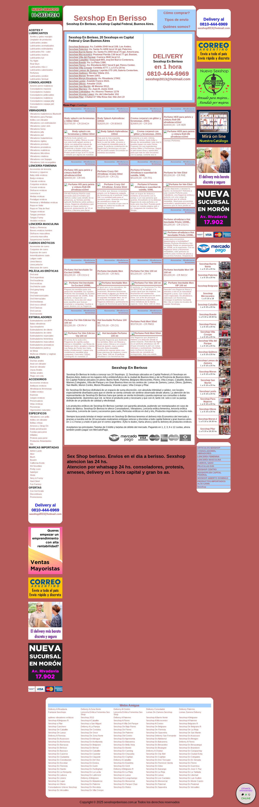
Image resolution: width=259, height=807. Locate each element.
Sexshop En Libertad (188, 775)
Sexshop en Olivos (57, 784)
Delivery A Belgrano (90, 778)
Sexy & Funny (36, 478)
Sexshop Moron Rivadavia (83, 78)
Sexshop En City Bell (155, 754)
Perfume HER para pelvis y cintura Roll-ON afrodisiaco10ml (178, 120)
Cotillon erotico (36, 392)
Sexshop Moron (77, 75)
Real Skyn (34, 64)
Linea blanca (36, 261)
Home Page (69, 105)
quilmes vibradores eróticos (61, 717)
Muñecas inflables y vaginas (43, 354)
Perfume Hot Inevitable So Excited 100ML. (78, 271)
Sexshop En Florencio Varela (159, 763)
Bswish (33, 460)
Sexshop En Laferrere (91, 775)
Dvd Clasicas (36, 308)
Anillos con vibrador (39, 120)
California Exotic (37, 463)
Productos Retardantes (40, 441)
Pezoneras (35, 407)
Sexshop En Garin (89, 766)
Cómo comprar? (176, 13)
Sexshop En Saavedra (156, 787)
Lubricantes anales (38, 42)
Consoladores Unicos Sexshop (62, 787)
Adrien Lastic (36, 451)
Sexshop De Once (89, 732)
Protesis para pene (38, 438)
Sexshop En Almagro (188, 739)
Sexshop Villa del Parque (82, 57)
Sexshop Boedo (77, 62)
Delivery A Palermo (122, 717)
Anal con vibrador (38, 364)
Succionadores (37, 326)
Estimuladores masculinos (42, 342)
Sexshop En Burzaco (58, 751)
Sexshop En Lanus (155, 775)
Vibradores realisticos (40, 150)
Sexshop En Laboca (57, 775)
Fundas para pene (38, 432)
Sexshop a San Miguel (91, 723)
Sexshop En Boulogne (156, 748)
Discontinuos (36, 494)
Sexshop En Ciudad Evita (190, 754)
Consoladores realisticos (41, 98)
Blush (32, 457)
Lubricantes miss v (38, 67)
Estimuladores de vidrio (40, 333)
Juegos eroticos (37, 398)
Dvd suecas (35, 311)
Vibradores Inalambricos (41, 138)
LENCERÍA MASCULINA (209, 460)
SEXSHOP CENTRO (207, 469)
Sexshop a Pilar (55, 723)
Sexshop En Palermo (90, 784)
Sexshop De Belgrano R (190, 726)
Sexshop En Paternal (156, 784)
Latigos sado (36, 258)
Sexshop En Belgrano (91, 745)
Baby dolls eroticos (38, 175)
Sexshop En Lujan (56, 781)
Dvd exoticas (36, 283)
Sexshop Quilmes (78, 73)
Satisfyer (34, 472)
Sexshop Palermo (78, 49)
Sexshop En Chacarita (124, 754)
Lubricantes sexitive (39, 76)
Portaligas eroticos (38, 199)
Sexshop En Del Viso (90, 760)
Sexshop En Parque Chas (125, 784)
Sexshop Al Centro (154, 723)
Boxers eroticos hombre (41, 230)
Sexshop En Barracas (58, 745)
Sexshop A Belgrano (188, 717)
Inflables (34, 435)
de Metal (34, 351)
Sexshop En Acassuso (189, 735)
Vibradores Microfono (40, 153)
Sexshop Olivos (77, 83)
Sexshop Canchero (57, 726)
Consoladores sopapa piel (42, 104)
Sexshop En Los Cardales (158, 778)
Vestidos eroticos (38, 220)
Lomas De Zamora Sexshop (159, 712)
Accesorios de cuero (39, 246)
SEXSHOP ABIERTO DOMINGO (212, 478)
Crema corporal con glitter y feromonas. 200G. (146, 119)
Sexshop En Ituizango (156, 769)
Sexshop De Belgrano (156, 726)
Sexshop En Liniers (57, 778)
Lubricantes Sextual (39, 79)
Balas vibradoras (38, 323)
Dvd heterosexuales (39, 295)
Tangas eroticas (37, 211)
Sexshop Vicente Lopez (81, 94)
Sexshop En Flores (188, 763)
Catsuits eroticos (38, 181)
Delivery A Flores (187, 742)
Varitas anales (36, 373)
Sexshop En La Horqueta (59, 772)
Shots (32, 475)
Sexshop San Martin (79, 86)
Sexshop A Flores (122, 720)
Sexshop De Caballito (58, 729)
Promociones (36, 497)
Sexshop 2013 (87, 717)
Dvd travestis (36, 314)
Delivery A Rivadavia (57, 709)
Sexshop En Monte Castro (191, 781)
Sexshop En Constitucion (59, 760)
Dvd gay (34, 292)
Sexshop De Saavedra (156, 732)
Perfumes (34, 73)
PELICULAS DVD (205, 466)
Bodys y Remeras (38, 227)
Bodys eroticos (37, 178)
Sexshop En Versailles (189, 787)
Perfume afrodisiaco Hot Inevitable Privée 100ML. (177, 220)
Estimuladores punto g (40, 348)
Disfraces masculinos (40, 233)
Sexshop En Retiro (122, 787)
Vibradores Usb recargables (43, 162)
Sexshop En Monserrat (124, 781)
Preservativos (36, 401)
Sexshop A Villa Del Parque (126, 723)
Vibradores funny (38, 129)
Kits (31, 444)
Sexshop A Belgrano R (58, 720)
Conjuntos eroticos (38, 184)
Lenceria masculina (39, 236)
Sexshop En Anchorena (59, 742)
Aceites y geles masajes (41, 36)
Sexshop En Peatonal (189, 784)
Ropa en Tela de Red (39, 208)
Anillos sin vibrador (38, 420)
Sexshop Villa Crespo (80, 67)
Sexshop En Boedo (122, 748)
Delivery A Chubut (154, 751)
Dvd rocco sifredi (38, 305)
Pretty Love (35, 469)
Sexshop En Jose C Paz (190, 769)
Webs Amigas (129, 705)
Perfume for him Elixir (175, 172)
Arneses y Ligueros (39, 172)
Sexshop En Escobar (58, 763)
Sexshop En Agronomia (124, 739)
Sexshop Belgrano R (188, 723)
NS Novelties (36, 466)
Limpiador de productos (41, 39)
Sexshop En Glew (154, 766)
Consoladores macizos (40, 89)
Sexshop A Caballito (90, 720)
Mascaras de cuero (39, 267)
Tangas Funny (36, 217)
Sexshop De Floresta (156, 729)
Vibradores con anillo (39, 417)
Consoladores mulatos (40, 92)
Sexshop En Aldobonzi (156, 739)
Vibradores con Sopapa (41, 159)
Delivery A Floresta (56, 735)
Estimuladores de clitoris (41, 330)
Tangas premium (37, 214)
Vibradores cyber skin (40, 126)
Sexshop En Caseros (58, 754)
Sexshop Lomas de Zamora (83, 70)
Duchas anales (37, 361)
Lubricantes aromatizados (42, 45)
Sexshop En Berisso (110, 18)
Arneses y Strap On (39, 426)
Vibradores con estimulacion (43, 123)
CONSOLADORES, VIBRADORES (206, 452)
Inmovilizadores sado (39, 255)
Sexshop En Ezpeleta (123, 763)
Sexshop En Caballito (90, 751)
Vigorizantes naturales (40, 410)
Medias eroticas (37, 196)
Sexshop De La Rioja (188, 729)
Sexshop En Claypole (90, 757)
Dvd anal (34, 274)
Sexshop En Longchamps (125, 778)
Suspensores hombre (40, 239)
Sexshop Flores (77, 65)
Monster (34, 107)
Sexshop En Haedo (57, 769)
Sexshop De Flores (122, 729)
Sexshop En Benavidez (157, 745)
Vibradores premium (39, 144)
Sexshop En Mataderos (91, 781)
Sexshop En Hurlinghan (91, 769)
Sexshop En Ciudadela (58, 757)
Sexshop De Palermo (123, 732)
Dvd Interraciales (38, 298)
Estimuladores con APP (40, 320)
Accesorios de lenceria (40, 169)
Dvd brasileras (36, 280)
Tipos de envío (176, 20)
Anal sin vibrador (37, 367)
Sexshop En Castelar (90, 754)
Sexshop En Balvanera (124, 742)
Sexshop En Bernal (89, 748)
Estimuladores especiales (41, 336)
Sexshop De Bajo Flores (125, 726)
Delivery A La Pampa (90, 726)
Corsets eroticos (37, 187)
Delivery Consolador (155, 709)
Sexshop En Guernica (189, 766)
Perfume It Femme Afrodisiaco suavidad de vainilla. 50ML (144, 173)
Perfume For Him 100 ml (144, 271)
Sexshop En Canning (123, 751)
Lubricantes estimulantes (41, 49)
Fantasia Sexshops (57, 712)
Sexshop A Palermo (188, 720)
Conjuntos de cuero (39, 249)
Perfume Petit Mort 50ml (144, 321)
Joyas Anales (36, 370)
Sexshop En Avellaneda (91, 742)
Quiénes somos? (176, 27)
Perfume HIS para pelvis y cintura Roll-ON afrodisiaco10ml (78, 173)
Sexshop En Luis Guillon (190, 778)
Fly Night (34, 61)
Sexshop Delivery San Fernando (161, 735)
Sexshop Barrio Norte (80, 52)
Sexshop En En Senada (190, 760)
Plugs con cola (36, 376)
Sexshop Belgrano (79, 46)
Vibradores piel (37, 135)
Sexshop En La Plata (123, 772)
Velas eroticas (36, 404)
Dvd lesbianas (36, 301)
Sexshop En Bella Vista (124, 745)
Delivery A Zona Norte (91, 709)
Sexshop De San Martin (190, 732)
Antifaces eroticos (38, 386)
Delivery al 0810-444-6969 (45, 507)
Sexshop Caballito (78, 60)
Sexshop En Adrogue (90, 739)
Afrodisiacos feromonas (41, 389)
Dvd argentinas (37, 277)
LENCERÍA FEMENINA (208, 456)
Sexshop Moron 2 (207, 419)
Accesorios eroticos (39, 383)
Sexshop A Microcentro (156, 720)
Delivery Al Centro (122, 709)
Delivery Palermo (187, 709)
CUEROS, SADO (205, 463)
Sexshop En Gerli (122, 766)
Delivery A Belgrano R (123, 769)
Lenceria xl (35, 193)
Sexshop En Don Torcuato (158, 760)
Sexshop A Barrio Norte (157, 717)
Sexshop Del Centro (123, 735)
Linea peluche (36, 264)
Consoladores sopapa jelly (42, 101)
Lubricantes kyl (37, 58)
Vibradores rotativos (39, 156)
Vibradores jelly (37, 132)
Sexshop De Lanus (57, 732)
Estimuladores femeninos (41, 339)
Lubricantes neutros (39, 55)
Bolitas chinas (36, 423)
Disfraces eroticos (38, 190)
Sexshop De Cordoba (91, 729)
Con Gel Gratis (37, 491)
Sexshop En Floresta (57, 766)
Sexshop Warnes (78, 89)
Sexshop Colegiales (79, 91)
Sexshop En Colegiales (189, 757)
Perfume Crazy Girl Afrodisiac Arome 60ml (109, 172)
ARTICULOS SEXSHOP (208, 448)
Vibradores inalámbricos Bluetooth (45, 114)
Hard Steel (35, 481)
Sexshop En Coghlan (123, 757)
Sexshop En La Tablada (190, 772)
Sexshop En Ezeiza (90, 763)
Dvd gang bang (37, 289)
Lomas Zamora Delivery (190, 712)
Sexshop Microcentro (80, 54)
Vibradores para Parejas (41, 117)
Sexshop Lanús (77, 81)
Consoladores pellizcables (42, 95)
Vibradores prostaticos (40, 147)
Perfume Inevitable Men (110, 271)
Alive (32, 454)
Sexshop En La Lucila (91, 772)
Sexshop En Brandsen (189, 748)
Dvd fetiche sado (38, 286)
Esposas (34, 395)
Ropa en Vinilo (36, 205)
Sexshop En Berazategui (190, 745)
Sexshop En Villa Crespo (92, 790)
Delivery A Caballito (122, 760)
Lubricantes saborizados (41, 70)
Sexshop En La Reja (155, 772)
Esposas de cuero (38, 252)
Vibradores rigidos (38, 141)
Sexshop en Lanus (122, 775)
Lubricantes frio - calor (40, 52)
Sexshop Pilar (76, 97)
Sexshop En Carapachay (190, 751)
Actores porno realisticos (41, 86)
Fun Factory (35, 484)
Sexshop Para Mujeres (207, 400)
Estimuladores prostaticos (42, 345)
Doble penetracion (38, 429)
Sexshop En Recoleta (91, 787)
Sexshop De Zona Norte (92, 735)
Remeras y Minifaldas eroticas (44, 202)
